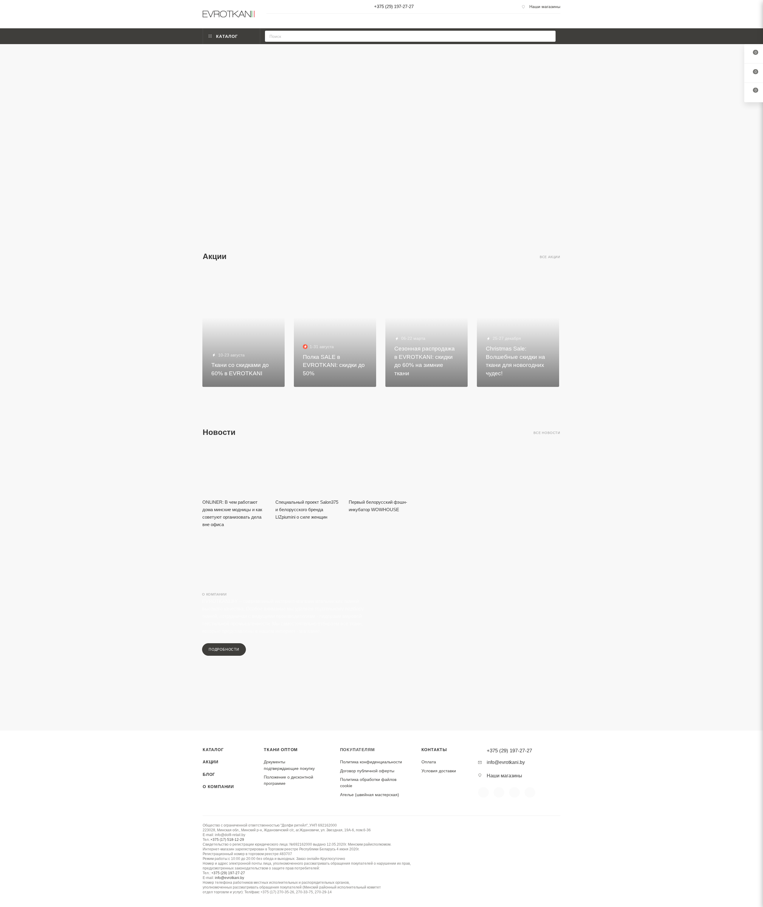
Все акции (550, 257)
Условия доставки (438, 770)
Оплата (428, 761)
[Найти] (549, 36)
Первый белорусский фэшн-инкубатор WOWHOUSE (378, 506)
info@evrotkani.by (506, 762)
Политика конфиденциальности (371, 761)
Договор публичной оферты (367, 770)
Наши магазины (544, 6)
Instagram (514, 792)
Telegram (530, 792)
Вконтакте (483, 792)
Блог (209, 774)
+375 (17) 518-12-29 (227, 840)
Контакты (434, 749)
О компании (218, 786)
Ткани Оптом (281, 749)
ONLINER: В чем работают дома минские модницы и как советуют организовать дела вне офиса (232, 513)
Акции (210, 761)
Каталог (213, 749)
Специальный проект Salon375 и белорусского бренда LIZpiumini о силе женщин (306, 510)
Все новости (547, 433)
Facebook (499, 792)
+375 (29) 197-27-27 (394, 6)
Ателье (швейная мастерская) (369, 794)
